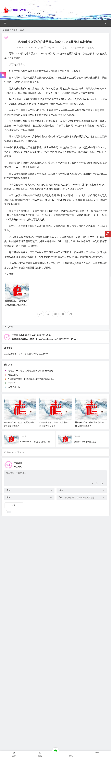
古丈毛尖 (12, 383)
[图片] (102, 484)
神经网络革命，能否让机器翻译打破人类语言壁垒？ (16, 305)
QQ (60, 497)
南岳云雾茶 (13, 375)
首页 (7, 30)
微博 (97, 753)
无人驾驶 (9, 274)
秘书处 (22, 335)
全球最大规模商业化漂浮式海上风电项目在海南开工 (31, 379)
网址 (9, 497)
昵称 (9, 490)
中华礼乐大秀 (18, 10)
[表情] (97, 484)
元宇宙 (15, 30)
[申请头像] (104, 464)
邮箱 (61, 490)
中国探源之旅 (14, 387)
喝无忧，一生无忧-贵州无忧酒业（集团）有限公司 (30, 370)
